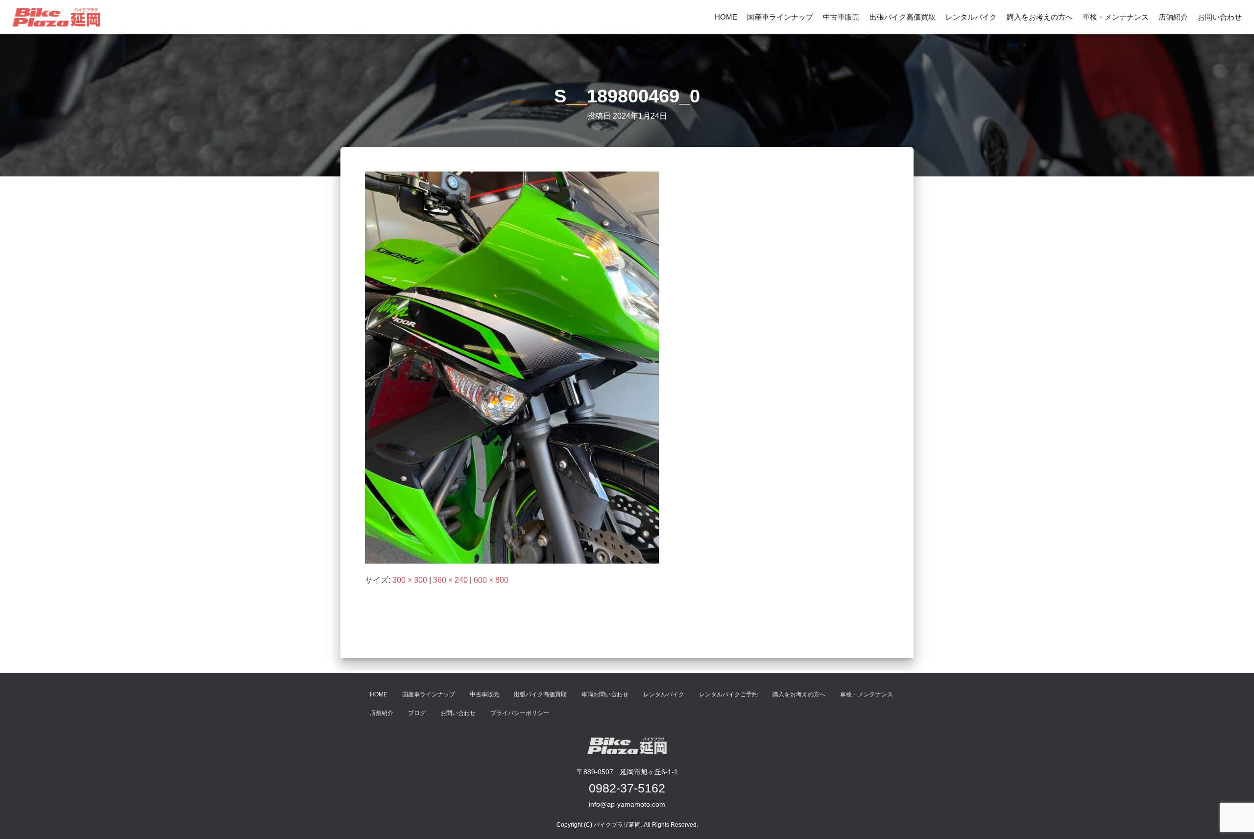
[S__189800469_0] (512, 367)
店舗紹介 (1173, 17)
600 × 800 (491, 580)
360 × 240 (450, 580)
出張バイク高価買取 (902, 17)
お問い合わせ (1220, 17)
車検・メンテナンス (1116, 17)
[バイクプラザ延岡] (56, 17)
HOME (726, 17)
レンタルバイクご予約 (728, 694)
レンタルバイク (971, 17)
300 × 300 (409, 580)
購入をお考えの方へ (1040, 17)
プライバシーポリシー (519, 713)
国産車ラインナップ (780, 17)
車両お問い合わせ (604, 694)
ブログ (417, 713)
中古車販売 (841, 17)
